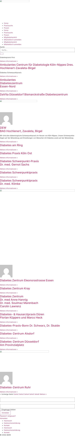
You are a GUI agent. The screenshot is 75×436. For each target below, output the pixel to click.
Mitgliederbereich (10, 37)
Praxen (6, 28)
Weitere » (43, 394)
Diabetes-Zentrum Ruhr (15, 387)
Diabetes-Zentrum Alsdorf (17, 333)
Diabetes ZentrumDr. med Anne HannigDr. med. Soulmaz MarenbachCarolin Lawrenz (19, 301)
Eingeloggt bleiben (8, 409)
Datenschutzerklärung (12, 423)
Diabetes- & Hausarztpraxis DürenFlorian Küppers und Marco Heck (22, 316)
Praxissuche (8, 26)
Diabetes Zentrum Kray (15, 288)
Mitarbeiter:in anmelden (12, 40)
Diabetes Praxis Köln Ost (16, 153)
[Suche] (1, 54)
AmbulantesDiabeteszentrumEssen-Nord (11, 83)
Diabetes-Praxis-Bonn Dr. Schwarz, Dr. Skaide (30, 325)
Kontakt (7, 425)
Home (6, 23)
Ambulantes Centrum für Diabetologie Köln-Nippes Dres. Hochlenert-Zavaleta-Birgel (37, 66)
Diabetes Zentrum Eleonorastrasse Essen (27, 280)
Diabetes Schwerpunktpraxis (19, 172)
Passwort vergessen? (8, 416)
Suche (2, 47)
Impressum (8, 421)
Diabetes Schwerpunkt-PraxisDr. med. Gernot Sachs (19, 163)
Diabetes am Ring (11, 145)
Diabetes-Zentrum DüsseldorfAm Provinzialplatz (19, 343)
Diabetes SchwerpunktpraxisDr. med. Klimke (19, 182)
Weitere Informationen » (9, 61)
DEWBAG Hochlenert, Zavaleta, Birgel (21, 129)
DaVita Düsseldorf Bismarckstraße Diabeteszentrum (34, 94)
